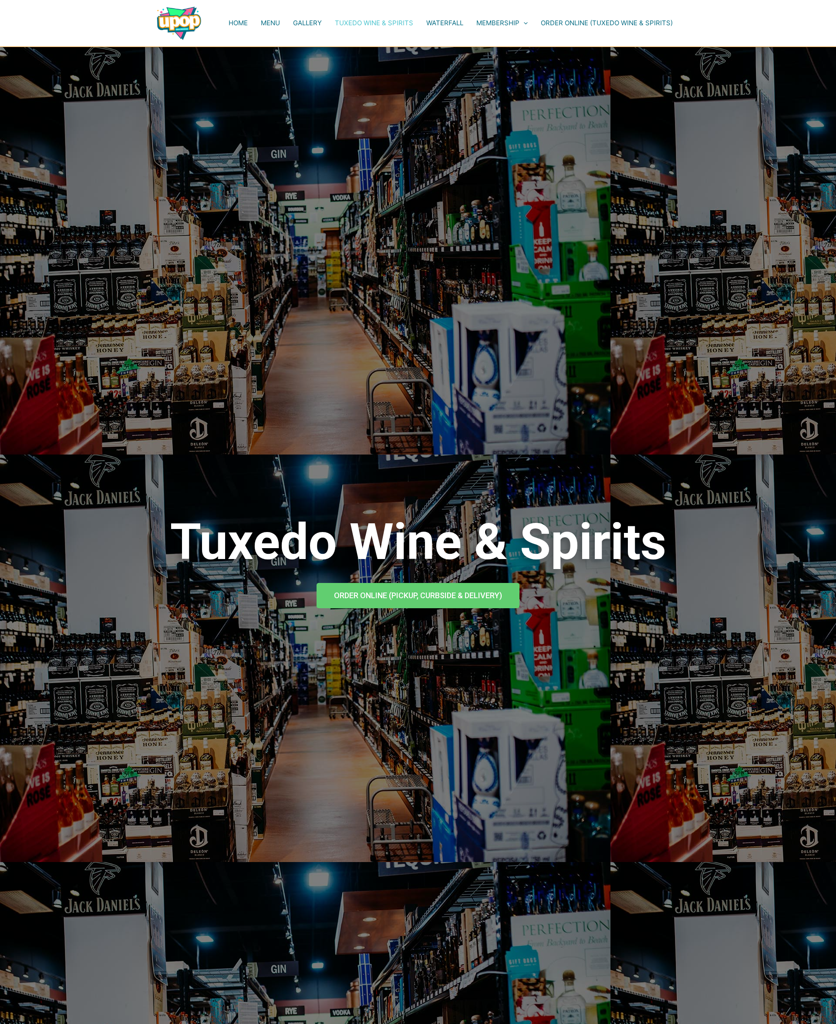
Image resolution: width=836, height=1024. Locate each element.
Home (238, 23)
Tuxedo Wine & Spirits (374, 23)
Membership (497, 23)
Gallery (307, 23)
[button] (418, 595)
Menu (270, 23)
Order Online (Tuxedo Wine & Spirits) (607, 23)
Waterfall (444, 23)
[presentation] (523, 23)
